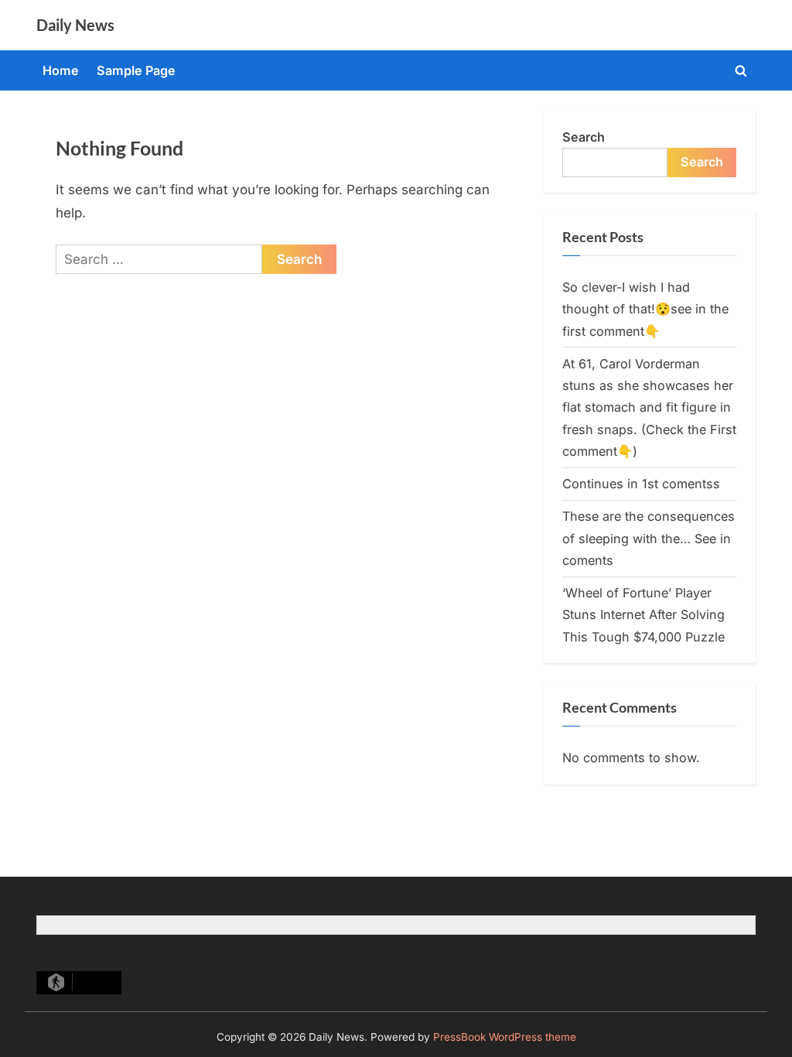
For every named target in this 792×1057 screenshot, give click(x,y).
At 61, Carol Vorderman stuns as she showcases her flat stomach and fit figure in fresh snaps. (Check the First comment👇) (649, 407)
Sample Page (136, 70)
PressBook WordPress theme (504, 1037)
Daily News (75, 24)
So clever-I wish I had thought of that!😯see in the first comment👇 (645, 309)
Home (61, 70)
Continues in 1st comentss (641, 483)
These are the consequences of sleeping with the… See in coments (648, 538)
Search (583, 137)
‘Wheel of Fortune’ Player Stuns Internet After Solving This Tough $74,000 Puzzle (643, 615)
